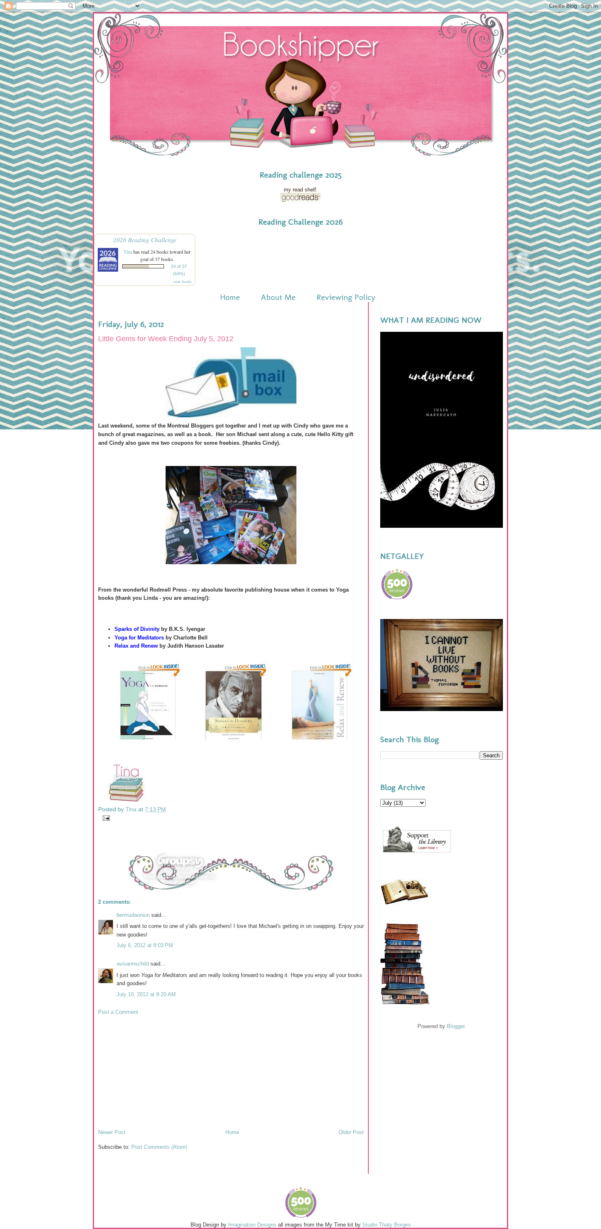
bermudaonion (133, 915)
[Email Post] (105, 817)
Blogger (455, 1026)
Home (230, 297)
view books (182, 281)
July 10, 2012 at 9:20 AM (146, 994)
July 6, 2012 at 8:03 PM (145, 945)
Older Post (351, 1132)
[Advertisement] (159, 1071)
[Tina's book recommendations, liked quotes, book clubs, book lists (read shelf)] (300, 201)
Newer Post (112, 1132)
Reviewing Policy (345, 297)
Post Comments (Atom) (159, 1147)
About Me (278, 297)
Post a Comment (118, 1012)
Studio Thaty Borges (386, 1225)
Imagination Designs (252, 1225)
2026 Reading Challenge (145, 239)
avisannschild (133, 964)
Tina (127, 251)
